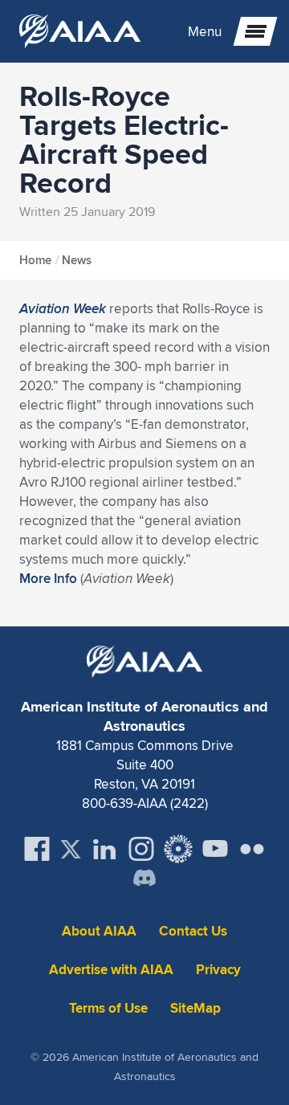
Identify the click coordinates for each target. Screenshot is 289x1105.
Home (35, 260)
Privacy (218, 970)
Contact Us (193, 931)
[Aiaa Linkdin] (104, 849)
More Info (48, 578)
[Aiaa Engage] (178, 849)
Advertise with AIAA (111, 970)
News (77, 260)
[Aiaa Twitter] (70, 849)
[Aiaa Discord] (144, 879)
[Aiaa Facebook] (37, 849)
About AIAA (99, 931)
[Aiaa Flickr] (252, 849)
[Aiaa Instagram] (141, 849)
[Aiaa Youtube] (215, 849)
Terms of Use (108, 1008)
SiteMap (195, 1008)
